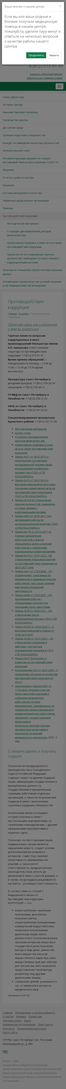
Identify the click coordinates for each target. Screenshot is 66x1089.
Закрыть (54, 55)
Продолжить (36, 55)
